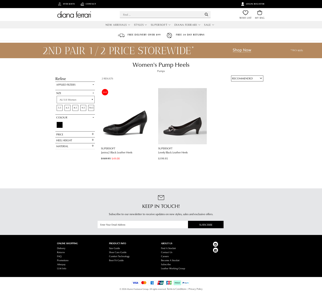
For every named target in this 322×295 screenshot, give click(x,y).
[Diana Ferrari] (74, 14)
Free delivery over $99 (144, 34)
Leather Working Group (173, 268)
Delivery (61, 248)
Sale (207, 25)
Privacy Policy (196, 289)
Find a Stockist (168, 248)
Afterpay (61, 264)
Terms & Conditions (176, 289)
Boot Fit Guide (116, 260)
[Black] (60, 125)
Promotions (62, 260)
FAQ (59, 256)
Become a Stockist (170, 260)
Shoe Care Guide (117, 252)
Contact (91, 4)
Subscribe (205, 225)
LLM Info (61, 268)
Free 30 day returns (190, 34)
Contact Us (166, 252)
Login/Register (255, 4)
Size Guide (114, 248)
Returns (61, 252)
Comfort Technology (119, 256)
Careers (165, 256)
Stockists (69, 4)
